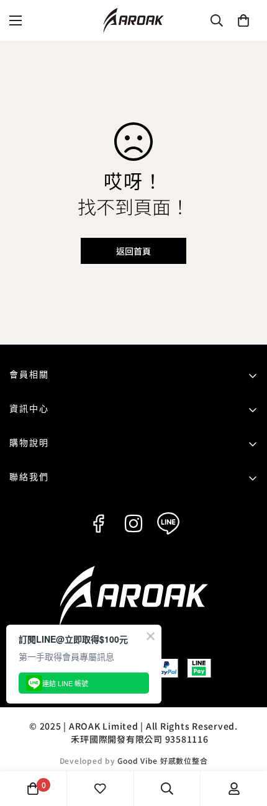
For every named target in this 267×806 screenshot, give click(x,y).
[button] (243, 20)
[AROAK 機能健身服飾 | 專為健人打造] (133, 20)
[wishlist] (100, 788)
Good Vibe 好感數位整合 (162, 760)
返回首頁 (133, 251)
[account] (234, 788)
